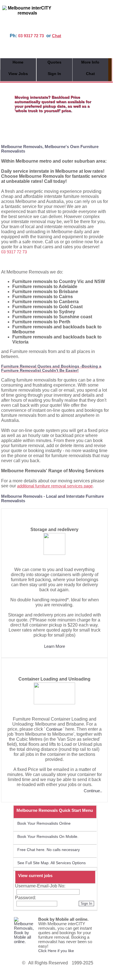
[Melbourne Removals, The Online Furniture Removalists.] (24, 941)
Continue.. (93, 791)
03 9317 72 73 (31, 36)
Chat (56, 36)
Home (18, 62)
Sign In (54, 74)
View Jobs (18, 74)
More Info (90, 62)
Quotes (54, 62)
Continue (54, 729)
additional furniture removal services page (55, 486)
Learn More (54, 646)
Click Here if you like (56, 951)
